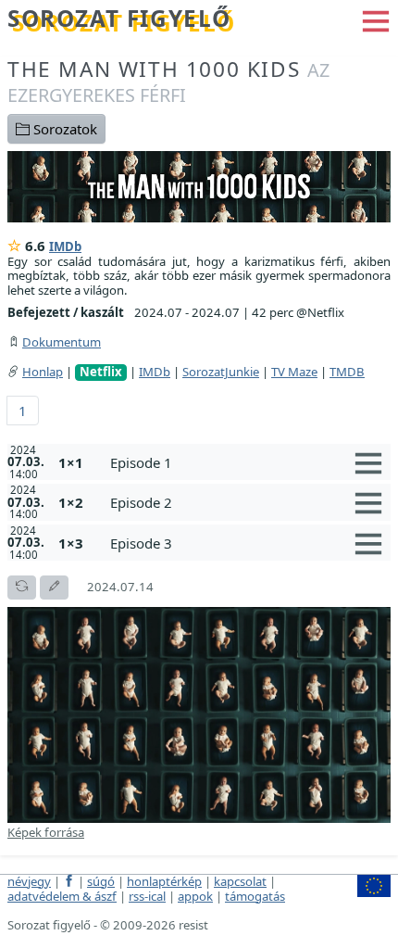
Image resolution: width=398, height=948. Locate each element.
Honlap (42, 371)
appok (195, 896)
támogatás (255, 896)
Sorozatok (63, 129)
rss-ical (147, 896)
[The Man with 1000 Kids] (199, 185)
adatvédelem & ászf (62, 896)
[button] (376, 19)
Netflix (101, 372)
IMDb (65, 246)
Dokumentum (61, 342)
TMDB (347, 371)
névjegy (29, 881)
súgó (101, 881)
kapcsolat (240, 881)
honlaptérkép (164, 881)
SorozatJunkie (220, 371)
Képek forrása (45, 832)
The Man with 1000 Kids (168, 81)
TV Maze (294, 371)
